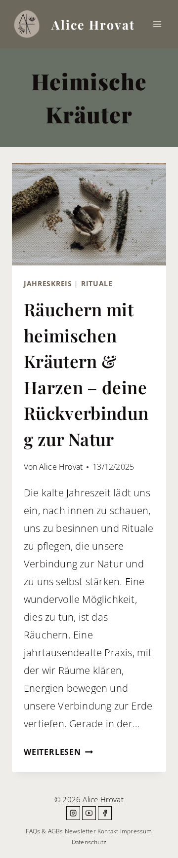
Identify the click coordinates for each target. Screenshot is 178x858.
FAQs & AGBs (44, 831)
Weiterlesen (58, 751)
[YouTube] (89, 813)
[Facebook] (105, 813)
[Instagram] (73, 813)
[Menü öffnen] (157, 24)
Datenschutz (89, 842)
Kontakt (107, 831)
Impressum (136, 831)
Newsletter (80, 831)
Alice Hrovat (61, 466)
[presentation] (89, 214)
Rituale (97, 283)
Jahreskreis (48, 283)
